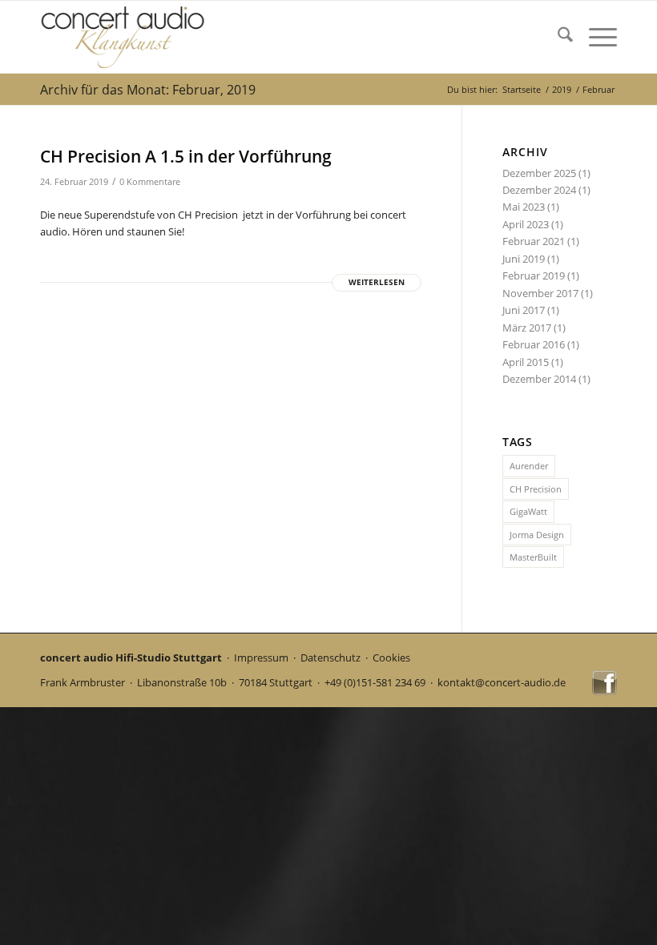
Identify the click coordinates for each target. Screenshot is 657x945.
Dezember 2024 (539, 190)
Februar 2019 (533, 275)
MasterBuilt (533, 557)
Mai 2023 (523, 206)
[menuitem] (557, 37)
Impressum (261, 657)
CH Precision (536, 489)
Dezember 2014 (539, 379)
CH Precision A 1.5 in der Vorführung (186, 156)
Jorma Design (537, 535)
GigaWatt (528, 511)
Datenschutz (330, 657)
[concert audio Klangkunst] (123, 37)
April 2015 (525, 362)
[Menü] (595, 37)
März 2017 (526, 327)
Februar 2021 (533, 241)
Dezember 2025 (539, 173)
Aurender (529, 466)
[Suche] (557, 37)
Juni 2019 (523, 258)
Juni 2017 (523, 310)
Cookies (391, 657)
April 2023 (525, 224)
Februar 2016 (533, 344)
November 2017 (540, 293)
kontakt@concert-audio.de (501, 682)
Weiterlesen (377, 282)
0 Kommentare (149, 181)
